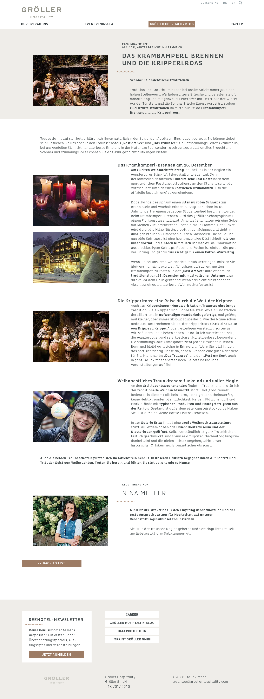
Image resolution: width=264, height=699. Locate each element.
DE (225, 3)
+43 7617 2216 (117, 686)
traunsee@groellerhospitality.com (200, 682)
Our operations (34, 24)
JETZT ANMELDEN (56, 655)
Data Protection (132, 631)
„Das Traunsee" (176, 356)
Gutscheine (210, 3)
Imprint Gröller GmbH (132, 639)
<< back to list (51, 563)
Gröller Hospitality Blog (172, 24)
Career (237, 24)
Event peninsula (99, 24)
